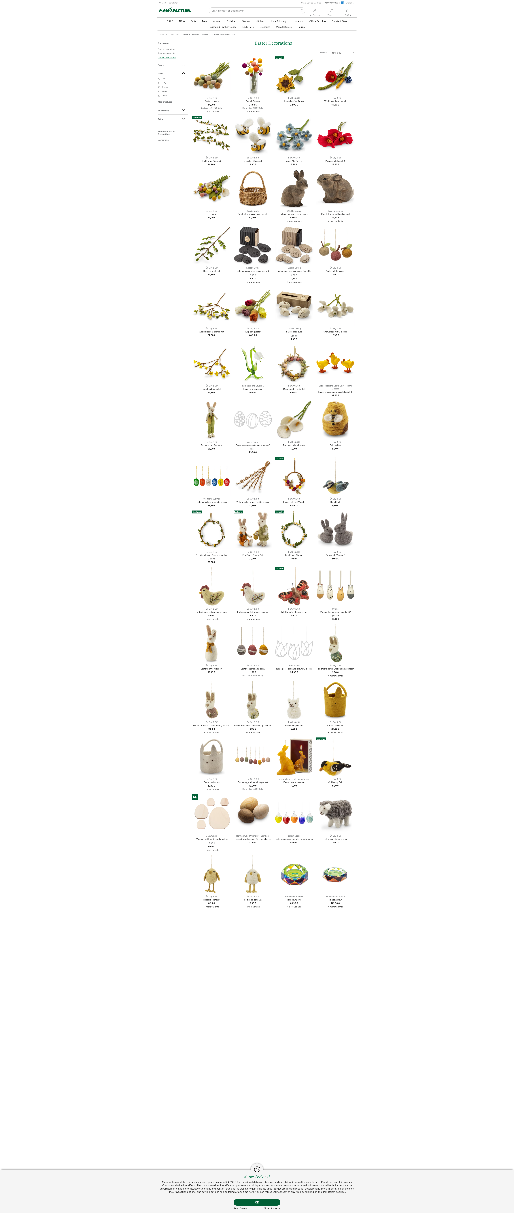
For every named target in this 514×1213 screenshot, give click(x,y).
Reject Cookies (241, 1208)
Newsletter (173, 3)
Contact (162, 3)
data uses (258, 1182)
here (251, 1191)
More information (272, 1208)
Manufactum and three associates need (184, 1182)
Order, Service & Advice (319, 3)
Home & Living (174, 34)
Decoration (206, 34)
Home (162, 34)
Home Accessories (191, 34)
